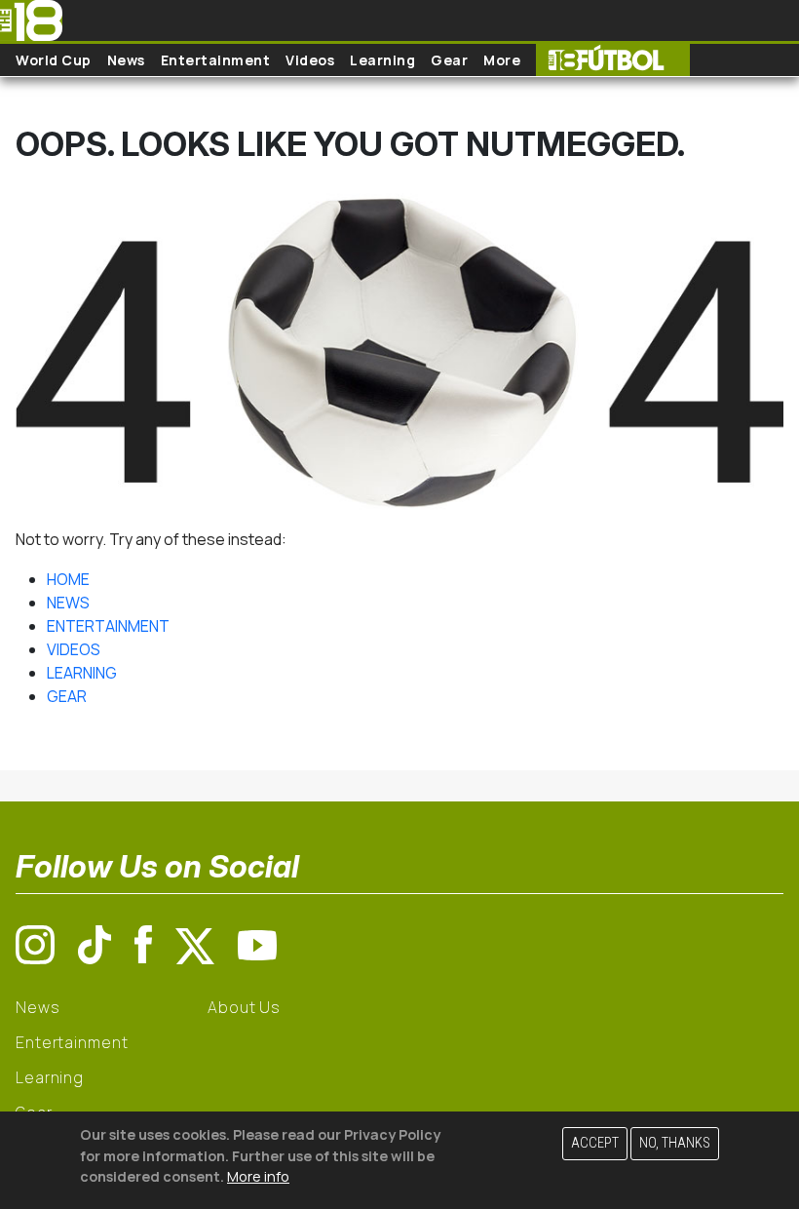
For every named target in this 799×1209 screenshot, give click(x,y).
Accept (595, 1143)
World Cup (54, 60)
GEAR (67, 696)
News (126, 60)
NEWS (68, 602)
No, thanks (674, 1143)
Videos (309, 60)
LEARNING (82, 672)
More (501, 60)
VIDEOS (73, 649)
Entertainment (216, 60)
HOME (68, 579)
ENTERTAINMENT (108, 626)
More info (258, 1176)
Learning (382, 60)
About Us (244, 1007)
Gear (449, 60)
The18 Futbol (613, 60)
